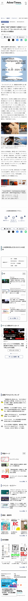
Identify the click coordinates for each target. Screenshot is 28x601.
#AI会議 (15, 258)
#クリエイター (12, 21)
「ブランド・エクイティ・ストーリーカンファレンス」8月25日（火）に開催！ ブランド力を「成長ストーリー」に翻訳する (18, 492)
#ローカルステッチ (20, 21)
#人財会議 (18, 263)
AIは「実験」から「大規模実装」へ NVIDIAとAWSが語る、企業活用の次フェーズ (18, 301)
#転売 (16, 265)
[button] (9, 40)
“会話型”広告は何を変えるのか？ (5, 532)
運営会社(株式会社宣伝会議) (20, 577)
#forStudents (14, 261)
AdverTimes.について (6, 573)
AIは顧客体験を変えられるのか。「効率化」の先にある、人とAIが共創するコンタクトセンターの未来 (17, 281)
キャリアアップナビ (14, 459)
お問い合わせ (17, 575)
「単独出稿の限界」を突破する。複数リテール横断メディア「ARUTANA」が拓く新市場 (18, 471)
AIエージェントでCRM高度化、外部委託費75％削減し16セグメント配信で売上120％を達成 (14, 345)
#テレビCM (13, 263)
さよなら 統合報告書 (5, 557)
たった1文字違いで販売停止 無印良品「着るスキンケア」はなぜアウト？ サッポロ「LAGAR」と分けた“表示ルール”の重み (15, 426)
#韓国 (3, 24)
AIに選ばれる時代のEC (14, 532)
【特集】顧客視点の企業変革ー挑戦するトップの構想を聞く (18, 465)
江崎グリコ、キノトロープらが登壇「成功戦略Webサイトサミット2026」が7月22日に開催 (18, 499)
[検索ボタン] (26, 3)
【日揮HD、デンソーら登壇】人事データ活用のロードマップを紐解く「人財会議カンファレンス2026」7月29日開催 (18, 506)
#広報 (12, 265)
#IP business (21, 261)
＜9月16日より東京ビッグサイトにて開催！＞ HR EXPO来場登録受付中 (18, 311)
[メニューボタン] (2, 3)
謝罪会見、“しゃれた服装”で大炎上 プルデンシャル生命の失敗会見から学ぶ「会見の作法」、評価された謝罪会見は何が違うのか (15, 409)
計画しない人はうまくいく (15, 557)
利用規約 (3, 575)
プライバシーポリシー (5, 577)
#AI (11, 258)
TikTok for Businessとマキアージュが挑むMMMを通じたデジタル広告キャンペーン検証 (18, 291)
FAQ (15, 573)
